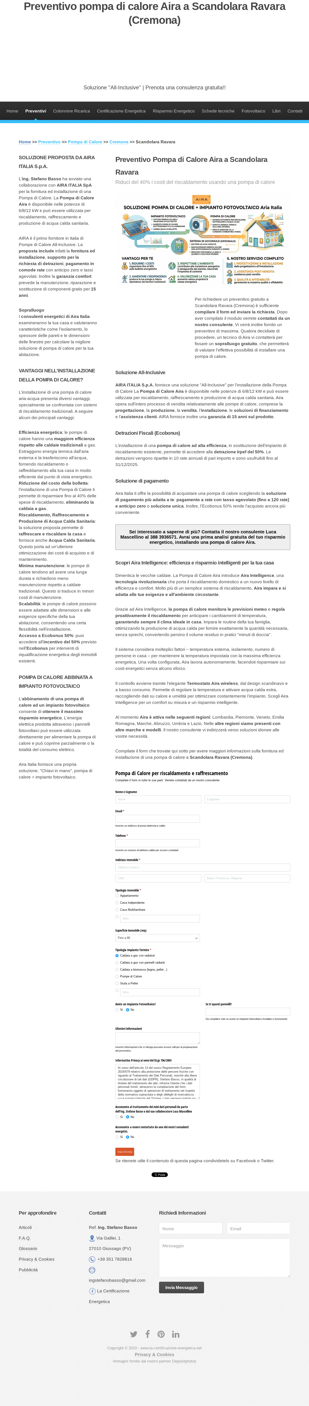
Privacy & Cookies (37, 1259)
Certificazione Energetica (121, 111)
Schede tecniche (218, 111)
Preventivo (49, 141)
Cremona (118, 141)
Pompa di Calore (85, 141)
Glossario (28, 1248)
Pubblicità (28, 1269)
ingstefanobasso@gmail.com (117, 1280)
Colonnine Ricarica (71, 111)
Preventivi (35, 111)
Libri (276, 111)
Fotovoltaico (253, 111)
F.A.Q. (25, 1238)
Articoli (25, 1227)
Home (12, 111)
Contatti (295, 111)
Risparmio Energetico (174, 111)
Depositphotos (184, 1361)
